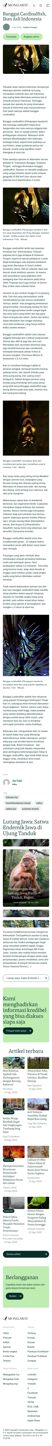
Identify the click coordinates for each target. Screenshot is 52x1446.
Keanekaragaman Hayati (18, 803)
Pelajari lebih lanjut (16, 1031)
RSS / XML (33, 1406)
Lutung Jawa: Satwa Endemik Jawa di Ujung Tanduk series (27, 978)
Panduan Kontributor (38, 1351)
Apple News (33, 1420)
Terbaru (7, 1361)
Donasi (31, 1342)
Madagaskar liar (11, 1374)
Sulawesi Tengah (30, 27)
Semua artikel (13, 1254)
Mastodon (32, 1411)
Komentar (11, 36)
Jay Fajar (17, 780)
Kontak (31, 1338)
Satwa (39, 803)
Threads (31, 1397)
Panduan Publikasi (37, 1356)
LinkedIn (31, 1374)
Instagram (32, 1379)
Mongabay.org (10, 1384)
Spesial (7, 1347)
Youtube (31, 1384)
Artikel (6, 1342)
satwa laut (11, 808)
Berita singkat (10, 1351)
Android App (33, 1416)
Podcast (7, 1338)
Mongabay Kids (11, 1379)
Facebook (32, 1393)
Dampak (31, 1361)
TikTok (30, 1402)
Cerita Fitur (8, 1356)
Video (6, 1333)
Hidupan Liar (12, 797)
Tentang (31, 1333)
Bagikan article (31, 36)
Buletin (12, 1296)
